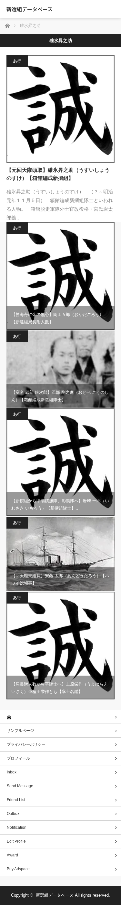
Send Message (20, 786)
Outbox (13, 813)
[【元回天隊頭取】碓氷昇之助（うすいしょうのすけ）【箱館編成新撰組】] (60, 109)
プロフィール (18, 758)
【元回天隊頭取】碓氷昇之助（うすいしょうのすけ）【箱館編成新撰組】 (58, 174)
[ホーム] (60, 717)
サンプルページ (20, 730)
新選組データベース (29, 9)
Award (12, 855)
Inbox (11, 772)
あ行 (17, 61)
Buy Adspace (18, 869)
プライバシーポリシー (26, 744)
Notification (16, 827)
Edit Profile (16, 841)
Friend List (16, 800)
